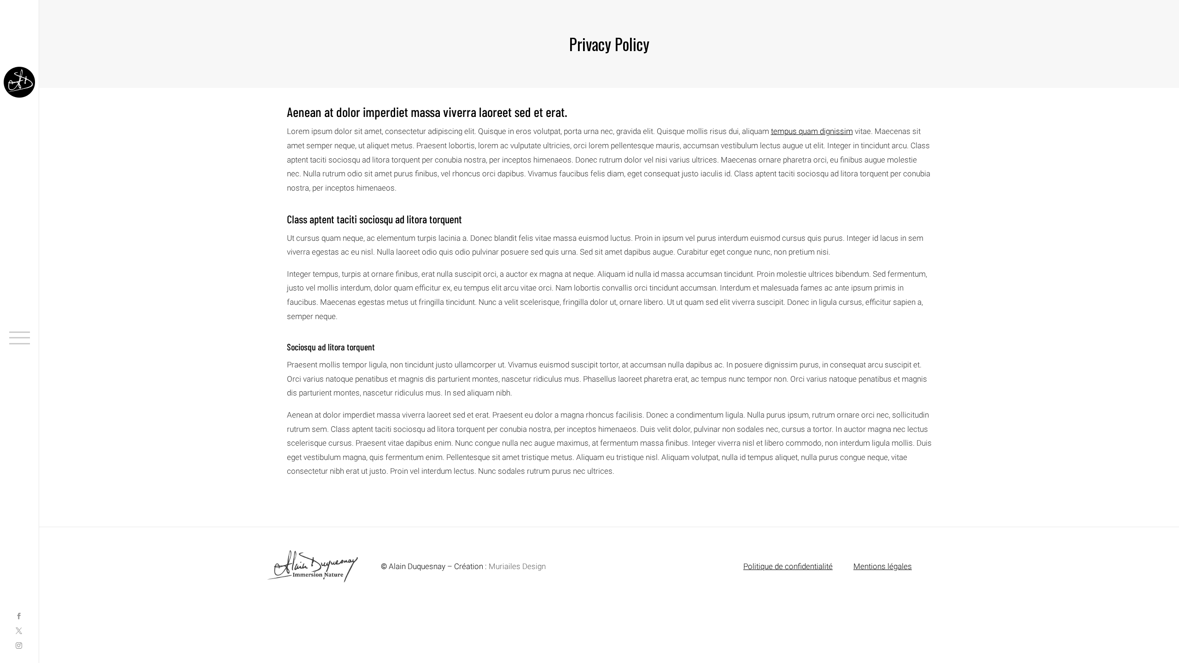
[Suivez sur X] (18, 631)
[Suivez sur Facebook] (18, 617)
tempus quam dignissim (812, 131)
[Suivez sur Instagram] (18, 646)
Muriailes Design (517, 566)
